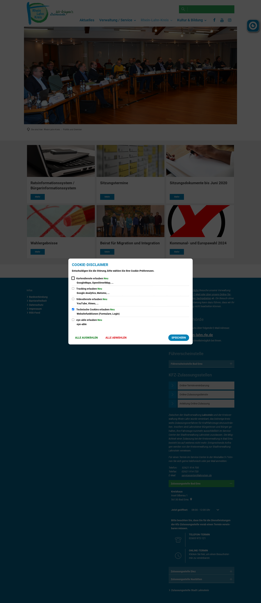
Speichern (179, 337)
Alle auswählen (86, 337)
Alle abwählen (116, 337)
